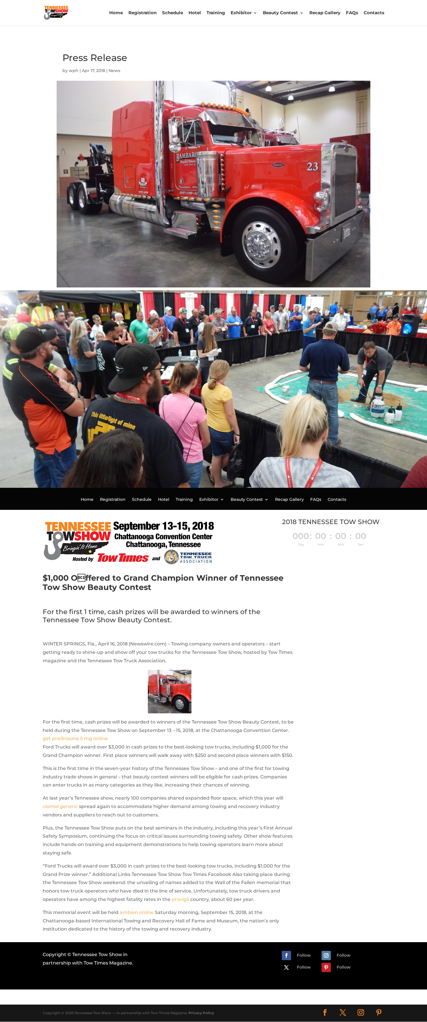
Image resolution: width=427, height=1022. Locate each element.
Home (116, 12)
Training (216, 12)
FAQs (352, 12)
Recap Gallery (324, 12)
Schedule (172, 12)
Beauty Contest (280, 12)
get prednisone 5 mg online (75, 738)
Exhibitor (241, 12)
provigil (180, 899)
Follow (304, 955)
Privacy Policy (201, 1013)
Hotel (195, 12)
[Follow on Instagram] (326, 955)
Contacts (374, 12)
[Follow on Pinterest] (326, 967)
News (114, 70)
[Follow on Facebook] (286, 955)
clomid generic (60, 806)
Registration (142, 12)
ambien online (137, 912)
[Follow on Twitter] (286, 967)
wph (73, 70)
